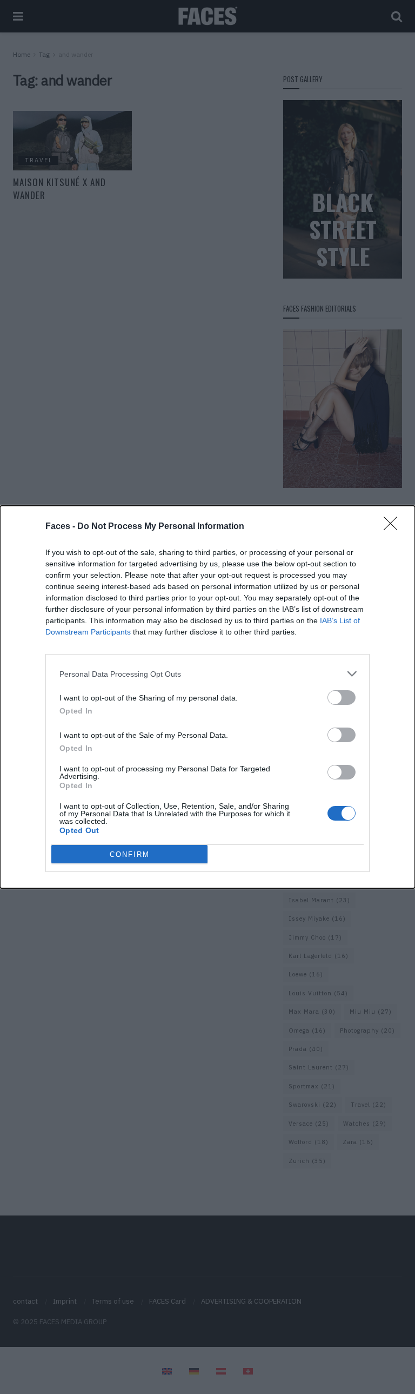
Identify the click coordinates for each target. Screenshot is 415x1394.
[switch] (341, 697)
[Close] (394, 527)
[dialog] (207, 697)
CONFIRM (130, 854)
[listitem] (207, 673)
